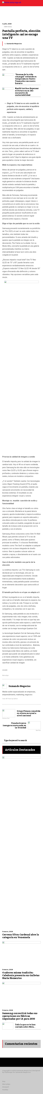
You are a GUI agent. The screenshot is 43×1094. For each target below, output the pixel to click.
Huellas (5, 1090)
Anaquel (5, 1087)
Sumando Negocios (14, 43)
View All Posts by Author (10, 699)
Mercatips (5, 675)
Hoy (3, 1081)
